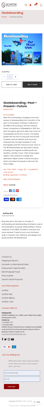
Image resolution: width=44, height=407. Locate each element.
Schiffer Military (8, 298)
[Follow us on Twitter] (13, 190)
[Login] (30, 4)
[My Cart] (35, 4)
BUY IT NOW (32, 84)
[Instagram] (9, 339)
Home (4, 17)
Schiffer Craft (7, 302)
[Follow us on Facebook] (10, 190)
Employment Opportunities (13, 268)
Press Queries (7, 276)
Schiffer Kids (7, 294)
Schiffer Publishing (28, 401)
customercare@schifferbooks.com (14, 334)
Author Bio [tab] (8, 213)
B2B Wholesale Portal (11, 272)
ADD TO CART (11, 84)
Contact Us (7, 257)
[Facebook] (2, 339)
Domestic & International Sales (15, 264)
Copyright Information (27, 406)
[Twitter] (5, 339)
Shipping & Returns (10, 261)
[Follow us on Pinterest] (17, 190)
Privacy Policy (14, 406)
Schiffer (5, 290)
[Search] (26, 4)
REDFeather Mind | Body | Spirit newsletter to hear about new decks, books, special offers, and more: (24, 363)
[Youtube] (12, 339)
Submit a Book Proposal (12, 279)
